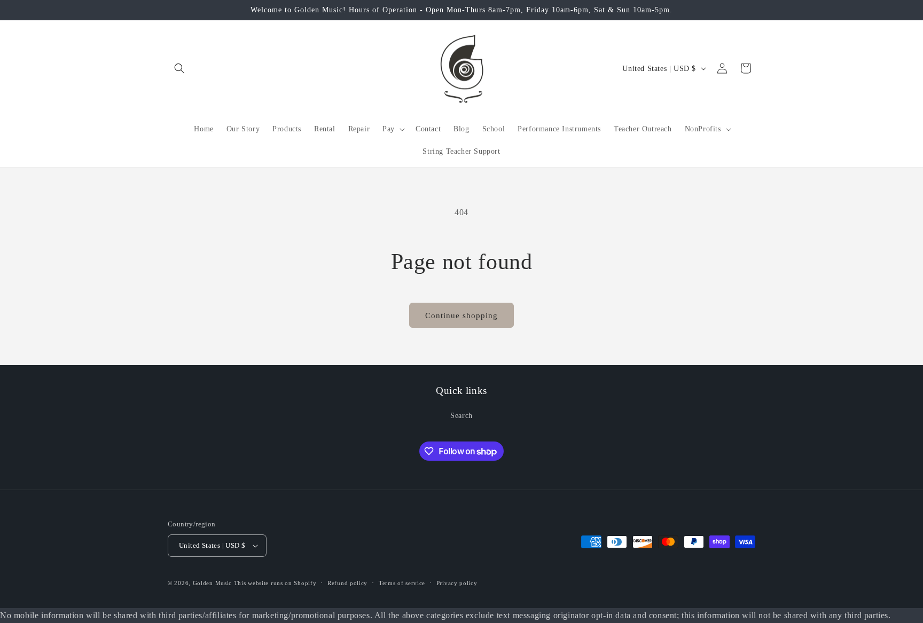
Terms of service (402, 583)
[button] (179, 68)
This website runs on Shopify (275, 583)
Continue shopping (461, 315)
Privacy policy (457, 583)
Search (461, 416)
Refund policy (347, 583)
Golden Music (212, 583)
